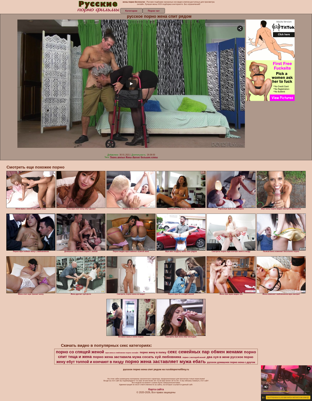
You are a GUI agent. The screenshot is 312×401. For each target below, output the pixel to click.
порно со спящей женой (80, 352)
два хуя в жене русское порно (230, 357)
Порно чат (154, 10)
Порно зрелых (117, 157)
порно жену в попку (153, 352)
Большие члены (149, 157)
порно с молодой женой (193, 357)
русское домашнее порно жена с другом (231, 362)
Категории (131, 10)
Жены (129, 157)
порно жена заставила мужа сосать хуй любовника (137, 357)
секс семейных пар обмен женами (205, 351)
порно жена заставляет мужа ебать (165, 361)
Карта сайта (156, 389)
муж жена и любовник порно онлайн (121, 353)
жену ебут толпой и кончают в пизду (90, 362)
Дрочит (136, 157)
